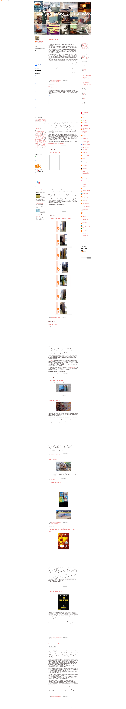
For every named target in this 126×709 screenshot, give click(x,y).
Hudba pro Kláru (54, 400)
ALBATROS (44, 120)
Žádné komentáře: (59, 80)
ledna (84, 98)
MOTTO (55, 638)
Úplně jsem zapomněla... (56, 380)
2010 (83, 104)
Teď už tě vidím (53, 39)
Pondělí (83, 158)
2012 (83, 102)
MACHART (36, 138)
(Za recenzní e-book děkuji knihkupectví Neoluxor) (57, 143)
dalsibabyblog (84, 145)
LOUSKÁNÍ (83, 50)
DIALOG (36, 127)
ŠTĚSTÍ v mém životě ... (85, 135)
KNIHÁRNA (54, 81)
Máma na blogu (84, 201)
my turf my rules (84, 177)
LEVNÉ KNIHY (56, 523)
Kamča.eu (83, 241)
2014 (83, 99)
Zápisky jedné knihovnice (39, 41)
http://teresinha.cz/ (85, 209)
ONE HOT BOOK (39, 145)
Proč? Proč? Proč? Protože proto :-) (42, 195)
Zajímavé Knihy (84, 231)
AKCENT (37, 120)
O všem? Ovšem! (84, 122)
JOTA (45, 133)
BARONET (36, 123)
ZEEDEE (44, 150)
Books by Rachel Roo (85, 191)
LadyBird (83, 171)
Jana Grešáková (84, 165)
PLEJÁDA (41, 147)
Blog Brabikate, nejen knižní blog (86, 227)
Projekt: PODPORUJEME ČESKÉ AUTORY (86, 186)
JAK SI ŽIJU (83, 54)
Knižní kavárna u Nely (85, 197)
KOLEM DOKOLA (53, 479)
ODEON (37, 144)
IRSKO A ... (83, 49)
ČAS (41, 151)
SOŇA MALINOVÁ (85, 129)
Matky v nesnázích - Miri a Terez (86, 148)
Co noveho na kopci (85, 137)
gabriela (83, 212)
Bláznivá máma (84, 123)
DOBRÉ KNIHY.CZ (41, 127)
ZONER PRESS (38, 151)
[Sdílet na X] (65, 80)
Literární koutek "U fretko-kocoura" (86, 188)
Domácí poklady (84, 200)
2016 (83, 65)
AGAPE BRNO (44, 119)
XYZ (39, 150)
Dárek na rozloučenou (41, 209)
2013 (83, 101)
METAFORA (55, 454)
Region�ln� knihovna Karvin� (85, 243)
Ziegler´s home (84, 223)
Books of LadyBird (85, 159)
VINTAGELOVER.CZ (85, 138)
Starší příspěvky (76, 700)
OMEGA (44, 144)
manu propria (84, 166)
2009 (83, 106)
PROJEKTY (83, 41)
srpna (84, 89)
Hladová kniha (84, 213)
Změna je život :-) (38, 216)
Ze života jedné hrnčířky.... (86, 203)
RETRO (83, 56)
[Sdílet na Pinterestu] (66, 80)
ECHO (83, 55)
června (84, 92)
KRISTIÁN (38, 136)
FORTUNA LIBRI (37, 131)
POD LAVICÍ (84, 161)
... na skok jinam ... (85, 139)
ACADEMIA (39, 119)
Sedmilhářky (84, 225)
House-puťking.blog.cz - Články (85, 114)
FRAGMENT (43, 131)
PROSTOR (37, 148)
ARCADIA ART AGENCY (38, 122)
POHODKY (44, 147)
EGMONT (37, 129)
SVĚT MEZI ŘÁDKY (85, 134)
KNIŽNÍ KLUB (55, 588)
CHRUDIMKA (37, 125)
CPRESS (40, 126)
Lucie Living (84, 126)
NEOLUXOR (39, 143)
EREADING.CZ (41, 129)
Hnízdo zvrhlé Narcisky (85, 155)
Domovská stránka (63, 700)
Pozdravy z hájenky (85, 178)
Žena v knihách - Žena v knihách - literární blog (85, 173)
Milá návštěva (52, 460)
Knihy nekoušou (84, 217)
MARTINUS (42, 138)
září (83, 88)
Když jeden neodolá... (55, 482)
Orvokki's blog (84, 153)
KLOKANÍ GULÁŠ (85, 216)
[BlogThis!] (64, 80)
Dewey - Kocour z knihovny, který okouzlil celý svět (40, 203)
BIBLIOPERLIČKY (84, 48)
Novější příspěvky (51, 700)
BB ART (41, 123)
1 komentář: (58, 145)
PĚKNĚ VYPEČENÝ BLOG (86, 128)
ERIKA (45, 129)
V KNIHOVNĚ (52, 318)
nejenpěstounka (84, 194)
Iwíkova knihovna (84, 131)
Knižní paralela (84, 230)
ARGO (43, 122)
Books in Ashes (84, 204)
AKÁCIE (40, 120)
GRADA (43, 132)
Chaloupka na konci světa (86, 144)
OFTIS (40, 144)
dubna (84, 94)
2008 (83, 107)
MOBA (40, 141)
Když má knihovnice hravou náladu (59, 218)
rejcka (83, 117)
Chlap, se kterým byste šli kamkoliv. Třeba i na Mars (87, 84)
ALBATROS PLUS (38, 121)
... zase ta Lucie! (84, 152)
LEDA (44, 136)
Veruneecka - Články (85, 112)
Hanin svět (83, 210)
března (84, 95)
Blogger (75, 707)
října (84, 70)
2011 (83, 103)
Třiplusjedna (84, 169)
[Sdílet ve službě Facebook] (66, 80)
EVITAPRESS (42, 130)
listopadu (84, 69)
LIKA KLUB (43, 137)
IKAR (41, 133)
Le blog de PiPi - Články (85, 118)
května (84, 93)
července (84, 90)
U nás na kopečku (84, 168)
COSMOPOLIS (36, 126)
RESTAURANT (84, 47)
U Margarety (84, 199)
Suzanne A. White (84, 115)
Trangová (83, 156)
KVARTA (41, 136)
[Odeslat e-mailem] (63, 80)
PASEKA (38, 146)
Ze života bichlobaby (39, 189)
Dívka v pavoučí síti (54, 644)
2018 (83, 63)
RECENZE (57, 81)
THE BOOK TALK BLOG (86, 190)
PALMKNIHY (44, 145)
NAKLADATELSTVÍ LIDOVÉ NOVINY (41, 142)
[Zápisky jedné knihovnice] (36, 66)
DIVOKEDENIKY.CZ (85, 149)
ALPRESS (44, 121)
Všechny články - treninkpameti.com (85, 121)
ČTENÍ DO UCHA (84, 58)
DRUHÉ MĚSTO (44, 128)
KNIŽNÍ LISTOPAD (84, 45)
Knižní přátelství (84, 162)
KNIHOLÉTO (84, 43)
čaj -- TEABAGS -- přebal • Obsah (86, 239)
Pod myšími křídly (85, 219)
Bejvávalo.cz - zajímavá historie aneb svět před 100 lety (86, 142)
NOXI (45, 143)
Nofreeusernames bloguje (86, 206)
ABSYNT (36, 119)
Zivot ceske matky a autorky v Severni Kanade (86, 237)
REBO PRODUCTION (42, 148)
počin (52, 360)
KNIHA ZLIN (39, 134)
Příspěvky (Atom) (56, 701)
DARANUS (43, 126)
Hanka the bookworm (85, 196)
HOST (51, 697)
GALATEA (38, 132)
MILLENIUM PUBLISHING (38, 140)
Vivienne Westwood (54, 152)
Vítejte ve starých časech (56, 87)
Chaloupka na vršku (85, 228)
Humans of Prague (85, 193)
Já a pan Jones (53, 324)
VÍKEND (36, 150)
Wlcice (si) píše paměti (85, 181)
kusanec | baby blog (85, 180)
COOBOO (42, 125)
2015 (83, 66)
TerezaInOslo (84, 184)
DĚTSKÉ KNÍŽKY (84, 46)
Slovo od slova (84, 220)
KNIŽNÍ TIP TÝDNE (85, 57)
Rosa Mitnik (84, 132)
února (84, 97)
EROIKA (38, 130)
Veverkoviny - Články (85, 125)
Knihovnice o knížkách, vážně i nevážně (85, 175)
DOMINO (52, 81)
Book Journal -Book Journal (85, 233)
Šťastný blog (84, 207)
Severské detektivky (85, 235)
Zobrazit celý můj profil (38, 43)
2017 (83, 64)
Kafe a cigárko (84, 222)
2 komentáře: (59, 211)
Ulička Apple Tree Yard (55, 591)
